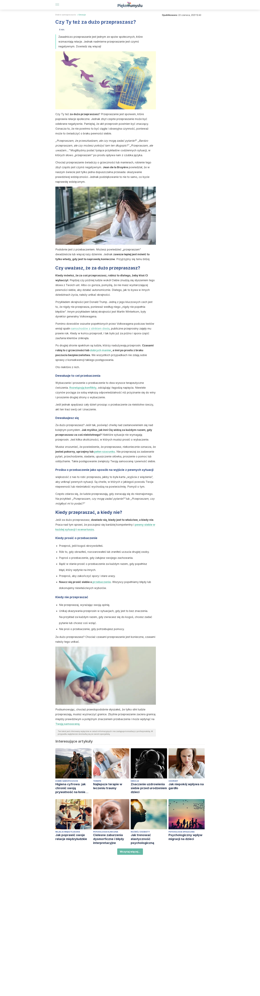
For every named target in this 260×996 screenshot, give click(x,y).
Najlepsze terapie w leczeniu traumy (107, 786)
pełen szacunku (104, 451)
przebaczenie (102, 582)
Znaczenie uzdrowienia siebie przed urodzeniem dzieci (149, 788)
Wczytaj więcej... (130, 851)
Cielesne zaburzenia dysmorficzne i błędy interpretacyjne (108, 839)
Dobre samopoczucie (65, 15)
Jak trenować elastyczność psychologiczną (142, 839)
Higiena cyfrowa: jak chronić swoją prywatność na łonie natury (70, 788)
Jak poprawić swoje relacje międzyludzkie (71, 837)
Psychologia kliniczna (105, 832)
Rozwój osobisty (140, 832)
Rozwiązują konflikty (82, 387)
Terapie (97, 781)
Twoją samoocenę (67, 724)
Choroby (173, 781)
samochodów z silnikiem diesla (90, 328)
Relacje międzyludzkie (67, 832)
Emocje (82, 15)
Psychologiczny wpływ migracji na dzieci (185, 837)
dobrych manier (100, 350)
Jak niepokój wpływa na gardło (186, 786)
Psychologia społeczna (182, 832)
